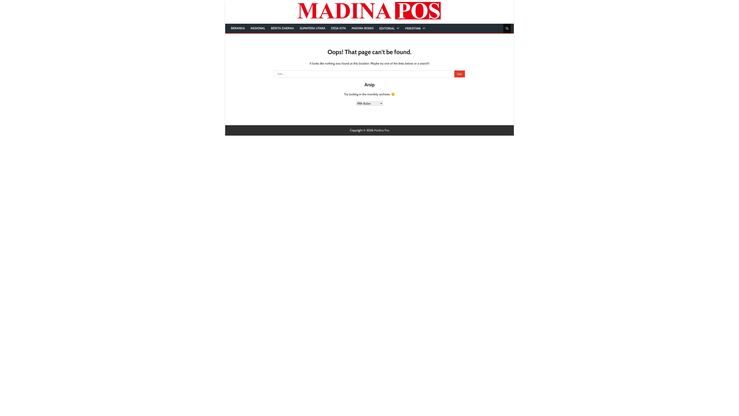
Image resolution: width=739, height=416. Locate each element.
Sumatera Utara (312, 28)
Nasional (258, 28)
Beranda (238, 28)
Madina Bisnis (363, 28)
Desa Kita (338, 28)
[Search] (507, 28)
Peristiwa (413, 28)
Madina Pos (381, 130)
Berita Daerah (282, 28)
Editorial (387, 28)
